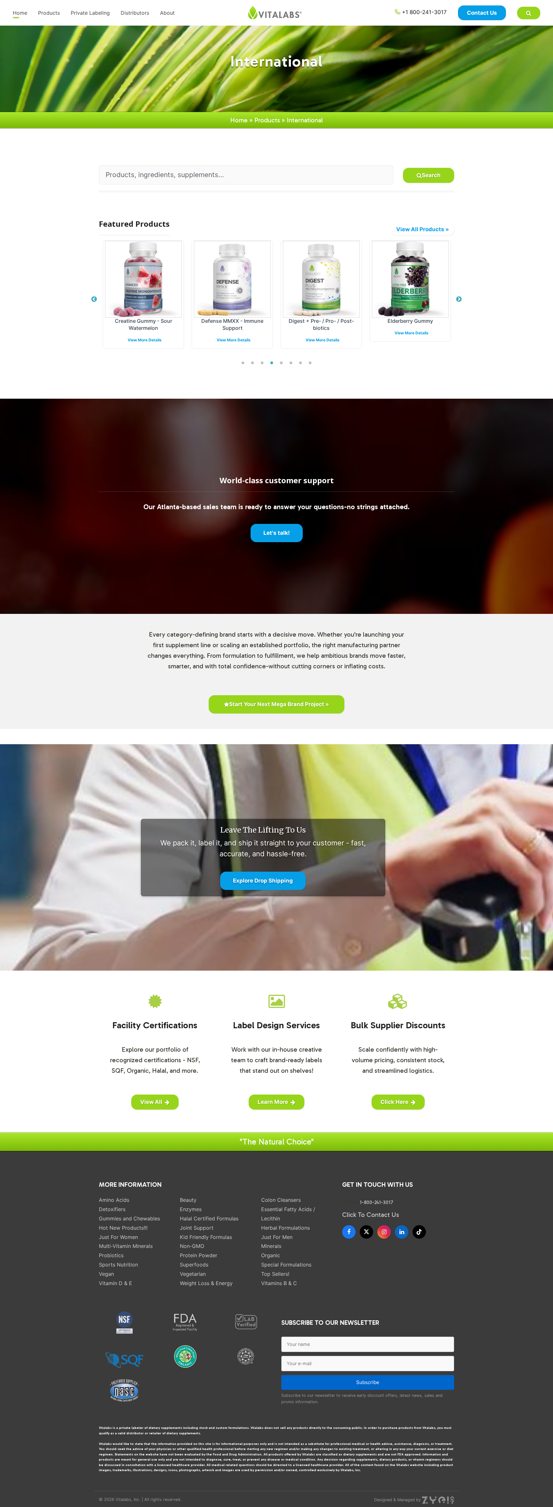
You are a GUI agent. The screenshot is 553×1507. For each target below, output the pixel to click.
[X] (366, 1232)
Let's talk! (276, 533)
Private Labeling (90, 12)
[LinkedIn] (401, 1232)
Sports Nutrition (118, 1264)
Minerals (271, 1246)
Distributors (135, 12)
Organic (270, 1255)
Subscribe (367, 1382)
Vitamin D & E (115, 1283)
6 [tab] (291, 363)
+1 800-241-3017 (423, 12)
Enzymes (191, 1209)
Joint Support (196, 1228)
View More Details (145, 340)
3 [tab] (262, 363)
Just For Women (118, 1237)
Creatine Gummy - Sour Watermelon (143, 324)
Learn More (273, 1102)
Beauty (188, 1200)
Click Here (394, 1102)
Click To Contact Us (370, 1214)
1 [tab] (243, 363)
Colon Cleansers (281, 1200)
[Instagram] (384, 1232)
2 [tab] (252, 363)
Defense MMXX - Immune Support (232, 324)
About (167, 12)
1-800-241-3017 (376, 1202)
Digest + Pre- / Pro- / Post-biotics (321, 324)
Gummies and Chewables (129, 1218)
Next (459, 299)
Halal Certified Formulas (209, 1218)
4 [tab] (271, 363)
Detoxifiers (112, 1209)
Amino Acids (114, 1200)
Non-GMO (192, 1246)
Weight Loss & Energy (206, 1283)
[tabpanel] (143, 299)
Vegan (106, 1274)
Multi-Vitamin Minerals (126, 1246)
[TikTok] (419, 1232)
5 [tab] (281, 363)
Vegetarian (193, 1274)
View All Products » (422, 229)
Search (431, 175)
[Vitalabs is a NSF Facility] (124, 1322)
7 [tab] (300, 363)
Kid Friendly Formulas (206, 1237)
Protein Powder (198, 1255)
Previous (94, 299)
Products (49, 12)
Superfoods (194, 1264)
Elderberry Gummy (410, 321)
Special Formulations (286, 1264)
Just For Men (277, 1237)
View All (151, 1102)
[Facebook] (349, 1232)
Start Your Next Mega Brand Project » (279, 704)
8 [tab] (310, 363)
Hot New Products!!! (123, 1228)
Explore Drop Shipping (263, 880)
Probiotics (111, 1255)
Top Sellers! (275, 1274)
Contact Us (482, 13)
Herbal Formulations (285, 1228)
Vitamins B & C (279, 1283)
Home (20, 12)
